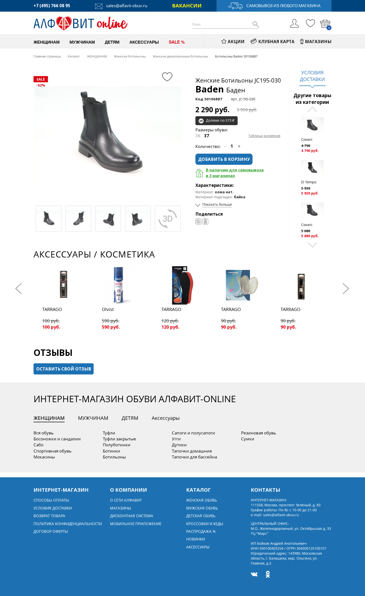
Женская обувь (201, 500)
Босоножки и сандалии (57, 439)
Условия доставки (53, 508)
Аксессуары (166, 418)
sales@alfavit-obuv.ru (126, 5)
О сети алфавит (126, 500)
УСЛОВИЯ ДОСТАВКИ (312, 76)
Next (312, 244)
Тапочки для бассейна (194, 457)
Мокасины (44, 457)
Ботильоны (114, 457)
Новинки (195, 539)
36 (197, 136)
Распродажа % (201, 531)
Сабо (38, 445)
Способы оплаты (51, 500)
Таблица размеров (264, 135)
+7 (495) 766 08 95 (52, 5)
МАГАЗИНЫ (318, 41)
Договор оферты (51, 531)
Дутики (179, 445)
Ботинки (111, 451)
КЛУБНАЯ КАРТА (276, 41)
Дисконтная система (131, 515)
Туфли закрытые (119, 439)
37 (206, 136)
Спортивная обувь (53, 451)
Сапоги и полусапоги (193, 433)
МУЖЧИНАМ (93, 418)
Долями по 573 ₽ (220, 120)
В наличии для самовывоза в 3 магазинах (235, 172)
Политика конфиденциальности (68, 523)
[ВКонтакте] (198, 222)
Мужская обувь (202, 508)
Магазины (120, 508)
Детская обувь (201, 515)
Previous (312, 110)
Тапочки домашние (192, 451)
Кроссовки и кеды (204, 523)
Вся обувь (44, 433)
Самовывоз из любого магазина (283, 5)
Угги (176, 439)
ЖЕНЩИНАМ (49, 418)
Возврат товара (49, 515)
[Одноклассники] (205, 222)
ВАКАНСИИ (187, 5)
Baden (220, 89)
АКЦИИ (236, 41)
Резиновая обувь (258, 433)
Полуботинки (116, 445)
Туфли (109, 433)
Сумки (247, 439)
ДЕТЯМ (130, 418)
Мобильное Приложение (135, 523)
